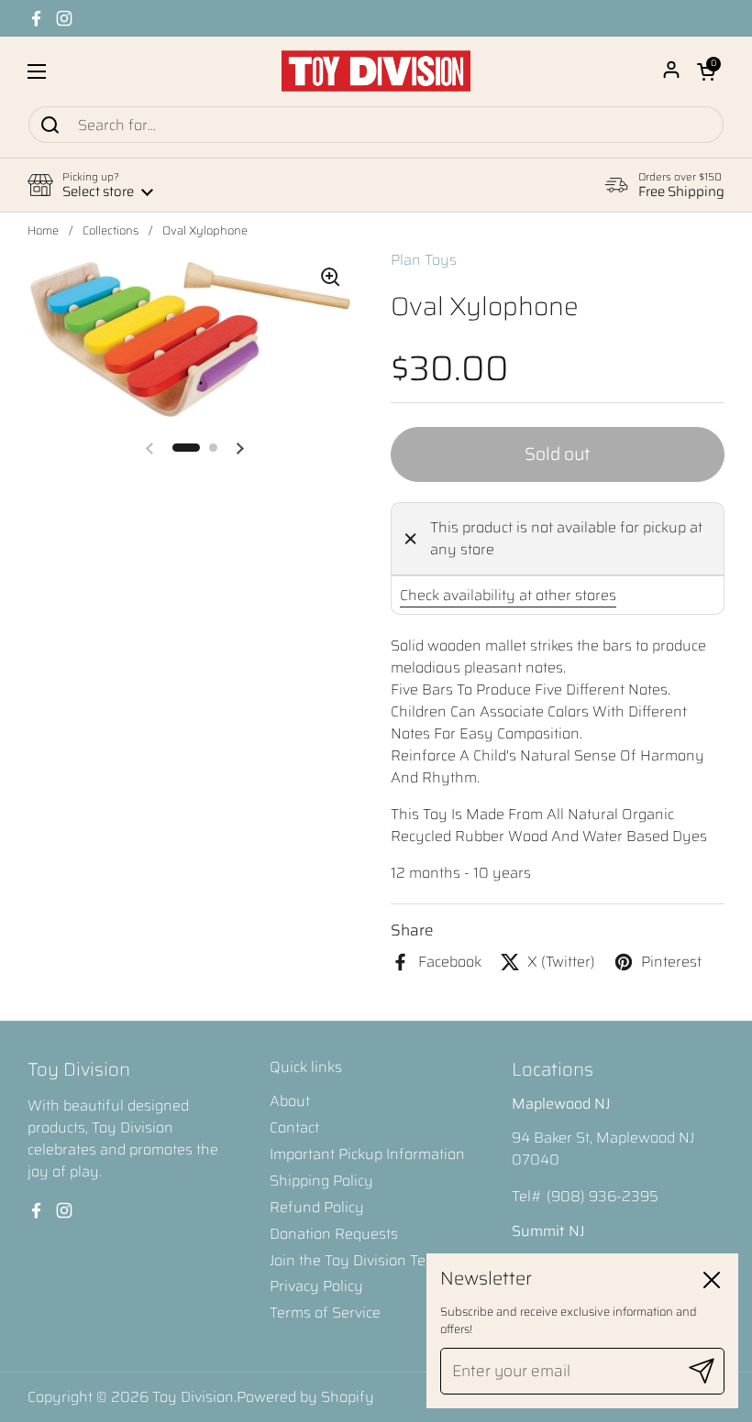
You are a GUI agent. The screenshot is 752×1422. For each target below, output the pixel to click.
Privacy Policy (316, 1285)
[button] (706, 71)
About (290, 1100)
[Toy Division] (376, 71)
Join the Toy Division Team (358, 1260)
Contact (294, 1127)
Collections (110, 231)
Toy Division (193, 1396)
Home (43, 231)
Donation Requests (334, 1233)
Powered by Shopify (305, 1396)
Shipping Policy (321, 1180)
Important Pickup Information (367, 1154)
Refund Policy (317, 1207)
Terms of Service (325, 1312)
